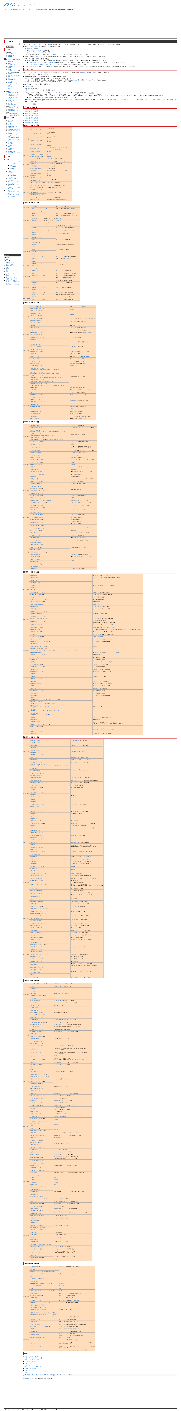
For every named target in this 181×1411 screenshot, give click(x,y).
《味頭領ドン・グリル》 (35, 549)
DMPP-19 (25, 517)
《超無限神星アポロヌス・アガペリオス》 (40, 1083)
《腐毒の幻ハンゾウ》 (35, 399)
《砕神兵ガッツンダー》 (35, 306)
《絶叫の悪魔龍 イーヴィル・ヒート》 (39, 969)
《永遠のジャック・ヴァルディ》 (39, 261)
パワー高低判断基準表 (13, 137)
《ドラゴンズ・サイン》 (35, 664)
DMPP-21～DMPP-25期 (31, 117)
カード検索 (12, 163)
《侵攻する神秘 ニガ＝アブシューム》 (39, 699)
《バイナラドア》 (34, 1019)
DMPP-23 (25, 650)
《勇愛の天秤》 (33, 842)
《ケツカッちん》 (10, 273)
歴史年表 (10, 82)
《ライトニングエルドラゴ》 (36, 1017)
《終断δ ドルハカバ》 (35, 956)
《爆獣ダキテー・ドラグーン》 (38, 275)
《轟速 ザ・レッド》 (34, 688)
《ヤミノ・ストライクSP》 (36, 430)
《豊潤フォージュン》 (35, 1319)
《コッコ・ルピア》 (34, 158)
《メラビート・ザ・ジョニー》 (37, 1088)
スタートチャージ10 (62, 170)
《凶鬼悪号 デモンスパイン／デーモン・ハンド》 (41, 1302)
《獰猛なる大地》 (34, 1208)
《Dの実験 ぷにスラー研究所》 (37, 901)
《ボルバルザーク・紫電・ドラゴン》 (39, 308)
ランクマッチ (11, 145)
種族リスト (10, 76)
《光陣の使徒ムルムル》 (37, 282)
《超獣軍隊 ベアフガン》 (36, 794)
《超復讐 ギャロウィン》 (36, 799)
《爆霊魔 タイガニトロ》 (36, 685)
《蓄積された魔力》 (34, 1154)
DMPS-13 (73, 866)
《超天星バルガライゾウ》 (36, 349)
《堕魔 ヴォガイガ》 (34, 1152)
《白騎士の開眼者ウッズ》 (36, 365)
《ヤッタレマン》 (34, 1026)
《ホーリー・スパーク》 (35, 129)
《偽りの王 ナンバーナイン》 (37, 532)
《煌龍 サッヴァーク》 (35, 1125)
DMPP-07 (25, 220)
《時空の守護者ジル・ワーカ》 (37, 166)
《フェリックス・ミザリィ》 (36, 1036)
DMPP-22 (25, 619)
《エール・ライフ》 (34, 1005)
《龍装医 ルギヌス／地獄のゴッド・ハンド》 (40, 1225)
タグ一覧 (10, 103)
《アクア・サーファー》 (35, 140)
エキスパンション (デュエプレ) (33, 1358)
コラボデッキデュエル (69, 1206)
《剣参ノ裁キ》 (33, 1234)
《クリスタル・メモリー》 (43, 81)
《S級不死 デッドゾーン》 (36, 835)
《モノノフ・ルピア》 (35, 322)
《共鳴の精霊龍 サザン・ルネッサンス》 (39, 609)
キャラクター (11, 88)
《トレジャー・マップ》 (35, 1300)
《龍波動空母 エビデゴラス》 (37, 707)
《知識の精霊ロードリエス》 (36, 627)
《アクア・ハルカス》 (35, 151)
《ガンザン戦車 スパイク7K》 (37, 1043)
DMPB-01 (58, 211)
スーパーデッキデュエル (70, 225)
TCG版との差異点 (12, 126)
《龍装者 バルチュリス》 (36, 1328)
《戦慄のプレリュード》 (35, 1113)
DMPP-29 (25, 918)
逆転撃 (7, 268)
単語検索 (38, 9)
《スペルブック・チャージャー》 (37, 634)
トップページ (11, 53)
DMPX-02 (25, 1035)
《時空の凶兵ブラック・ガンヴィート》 (39, 431)
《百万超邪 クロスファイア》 (37, 616)
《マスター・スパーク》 (35, 683)
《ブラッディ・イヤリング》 (36, 154)
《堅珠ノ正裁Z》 (34, 1321)
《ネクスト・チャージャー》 (36, 1056)
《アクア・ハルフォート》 (37, 268)
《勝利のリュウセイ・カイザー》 (49, 650)
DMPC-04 (56, 1182)
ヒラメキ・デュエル (84, 418)
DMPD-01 (49, 130)
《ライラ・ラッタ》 (34, 356)
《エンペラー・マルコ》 (35, 346)
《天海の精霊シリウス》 (37, 206)
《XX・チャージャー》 (35, 392)
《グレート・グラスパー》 (36, 1041)
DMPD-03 (49, 133)
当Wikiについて (11, 55)
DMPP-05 (25, 192)
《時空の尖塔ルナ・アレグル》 (37, 377)
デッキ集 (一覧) (11, 64)
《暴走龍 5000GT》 (34, 1241)
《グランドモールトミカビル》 (37, 1012)
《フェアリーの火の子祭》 (36, 594)
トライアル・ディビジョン (70, 258)
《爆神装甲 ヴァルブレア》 (36, 752)
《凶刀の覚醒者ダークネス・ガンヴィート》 (59, 431)
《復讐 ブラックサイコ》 (36, 828)
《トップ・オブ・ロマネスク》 (37, 967)
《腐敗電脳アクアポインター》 (37, 192)
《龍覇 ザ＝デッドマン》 (36, 697)
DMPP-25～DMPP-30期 (31, 119)
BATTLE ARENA (12, 151)
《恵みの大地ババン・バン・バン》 (38, 401)
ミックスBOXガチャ (61, 249)
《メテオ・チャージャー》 (36, 652)
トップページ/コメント (11, 277)
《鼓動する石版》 (35, 270)
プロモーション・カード (31, 1356)
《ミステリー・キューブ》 (36, 629)
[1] (78, 72)
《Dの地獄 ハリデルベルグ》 (36, 890)
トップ (7, 9)
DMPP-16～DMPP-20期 (31, 115)
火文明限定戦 (57, 187)
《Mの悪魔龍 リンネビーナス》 (37, 972)
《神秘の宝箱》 (33, 170)
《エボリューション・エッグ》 (37, 804)
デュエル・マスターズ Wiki (14, 1409)
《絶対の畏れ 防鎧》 (34, 1191)
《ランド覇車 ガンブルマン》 (37, 1071)
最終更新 (44, 9)
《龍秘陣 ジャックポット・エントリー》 (39, 641)
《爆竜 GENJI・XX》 (35, 404)
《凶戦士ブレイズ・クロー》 (36, 1210)
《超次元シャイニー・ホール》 (37, 368)
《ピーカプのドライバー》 (36, 168)
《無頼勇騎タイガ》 (34, 425)
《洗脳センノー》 (34, 1111)
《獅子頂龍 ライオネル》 (36, 585)
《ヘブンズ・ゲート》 (35, 447)
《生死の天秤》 (33, 856)
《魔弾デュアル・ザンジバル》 (38, 299)
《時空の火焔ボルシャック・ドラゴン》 (39, 385)
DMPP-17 (25, 464)
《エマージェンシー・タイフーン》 (39, 230)
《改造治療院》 (33, 1132)
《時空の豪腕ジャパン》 (35, 381)
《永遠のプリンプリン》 (35, 452)
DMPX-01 (25, 793)
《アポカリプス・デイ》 (35, 486)
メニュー (7, 49)
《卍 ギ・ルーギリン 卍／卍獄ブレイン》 (39, 1350)
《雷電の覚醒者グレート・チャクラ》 (50, 369)
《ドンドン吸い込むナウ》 (36, 1142)
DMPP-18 (25, 490)
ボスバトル (49, 166)
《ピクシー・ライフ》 (35, 535)
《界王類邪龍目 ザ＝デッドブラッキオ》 (39, 908)
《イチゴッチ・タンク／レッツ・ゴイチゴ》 (40, 1215)
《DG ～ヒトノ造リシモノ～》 (37, 1135)
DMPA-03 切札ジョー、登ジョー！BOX (63, 983)
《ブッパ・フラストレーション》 (37, 1014)
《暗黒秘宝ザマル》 (36, 249)
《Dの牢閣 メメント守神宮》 (36, 1249)
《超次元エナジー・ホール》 (36, 375)
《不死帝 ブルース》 (34, 587)
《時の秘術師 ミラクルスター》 (37, 991)
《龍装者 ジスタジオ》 (35, 1255)
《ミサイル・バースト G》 (36, 561)
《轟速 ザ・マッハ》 (34, 733)
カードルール (13, 175)
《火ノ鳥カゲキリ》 (34, 409)
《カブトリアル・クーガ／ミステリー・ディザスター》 (43, 1290)
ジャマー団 (49, 149)
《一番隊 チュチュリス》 (36, 1029)
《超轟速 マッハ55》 (35, 806)
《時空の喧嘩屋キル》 (35, 435)
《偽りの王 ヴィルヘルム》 (36, 512)
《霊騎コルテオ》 (114, 100)
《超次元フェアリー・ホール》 (37, 379)
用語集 (9, 67)
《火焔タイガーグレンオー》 (36, 332)
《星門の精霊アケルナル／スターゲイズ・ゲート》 (42, 1307)
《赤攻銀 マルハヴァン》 (36, 1165)
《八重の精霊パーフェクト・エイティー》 (40, 1034)
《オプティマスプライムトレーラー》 (39, 765)
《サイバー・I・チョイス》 (36, 808)
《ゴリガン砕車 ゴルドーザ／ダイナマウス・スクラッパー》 (44, 1312)
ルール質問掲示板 (12, 113)
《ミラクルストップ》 (35, 925)
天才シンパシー (10, 262)
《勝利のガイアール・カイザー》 (65, 650)
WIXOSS (50, 62)
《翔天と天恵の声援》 (35, 554)
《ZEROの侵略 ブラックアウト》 (38, 942)
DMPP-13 (25, 350)
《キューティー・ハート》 (36, 406)
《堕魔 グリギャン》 (34, 1137)
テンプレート (11, 98)
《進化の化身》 (34, 258)
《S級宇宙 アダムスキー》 (36, 918)
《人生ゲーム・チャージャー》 (37, 773)
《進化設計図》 (33, 353)
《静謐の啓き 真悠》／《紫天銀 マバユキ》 (40, 1305)
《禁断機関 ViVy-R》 (35, 1331)
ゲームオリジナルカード (14, 152)
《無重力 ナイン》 (34, 1049)
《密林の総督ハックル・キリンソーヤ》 (39, 782)
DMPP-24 (25, 677)
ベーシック (103, 44)
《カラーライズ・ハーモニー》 (37, 1246)
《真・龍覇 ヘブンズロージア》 (37, 709)
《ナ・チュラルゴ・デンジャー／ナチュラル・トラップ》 (43, 1314)
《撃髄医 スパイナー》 (35, 1237)
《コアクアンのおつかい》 (36, 483)
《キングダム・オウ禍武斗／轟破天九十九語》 (41, 1244)
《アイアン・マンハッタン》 (36, 1273)
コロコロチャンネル (13, 183)
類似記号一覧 (11, 100)
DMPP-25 (25, 711)
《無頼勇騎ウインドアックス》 (37, 194)
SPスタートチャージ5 (85, 325)
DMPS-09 (73, 464)
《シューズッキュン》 (35, 1324)
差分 (20, 9)
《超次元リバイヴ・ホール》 (36, 372)
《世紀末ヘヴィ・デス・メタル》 (37, 582)
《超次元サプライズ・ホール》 (37, 437)
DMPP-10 (25, 287)
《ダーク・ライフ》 (34, 199)
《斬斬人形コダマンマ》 (35, 780)
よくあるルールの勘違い (14, 75)
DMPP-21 (25, 589)
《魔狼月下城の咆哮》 (35, 721)
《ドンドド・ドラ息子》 (35, 1285)
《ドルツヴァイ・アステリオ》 (37, 1278)
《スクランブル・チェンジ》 (36, 958)
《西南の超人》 (34, 265)
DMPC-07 (61, 1283)
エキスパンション (12, 61)
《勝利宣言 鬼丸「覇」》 (36, 643)
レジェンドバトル (12, 148)
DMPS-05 (72, 314)
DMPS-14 (73, 869)
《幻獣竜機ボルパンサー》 (37, 234)
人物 (9, 89)
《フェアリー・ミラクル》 (37, 292)
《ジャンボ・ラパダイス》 (36, 1000)
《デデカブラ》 (33, 1184)
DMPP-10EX (26, 298)
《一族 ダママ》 (33, 888)
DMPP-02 (25, 155)
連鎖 (7, 270)
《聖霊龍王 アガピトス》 (36, 673)
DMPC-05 (56, 1184)
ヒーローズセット (40, 50)
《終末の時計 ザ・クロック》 (37, 568)
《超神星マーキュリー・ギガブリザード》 (40, 913)
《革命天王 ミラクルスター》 (37, 750)
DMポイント (82, 56)
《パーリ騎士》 (33, 1172)
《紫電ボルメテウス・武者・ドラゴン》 (39, 911)
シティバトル (58, 149)
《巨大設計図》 (33, 1260)
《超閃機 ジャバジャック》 (36, 580)
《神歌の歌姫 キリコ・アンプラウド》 (39, 998)
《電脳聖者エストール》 (35, 178)
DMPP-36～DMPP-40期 (31, 122)
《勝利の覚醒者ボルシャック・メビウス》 (59, 385)
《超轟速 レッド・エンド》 (36, 844)
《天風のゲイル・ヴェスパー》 (37, 1170)
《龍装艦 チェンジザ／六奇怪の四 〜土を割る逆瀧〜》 (42, 1271)
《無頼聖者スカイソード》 (36, 189)
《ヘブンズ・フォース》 (35, 915)
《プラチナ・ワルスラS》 (36, 1031)
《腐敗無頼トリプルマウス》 (38, 289)
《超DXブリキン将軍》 (35, 939)
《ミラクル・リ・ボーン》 (36, 471)
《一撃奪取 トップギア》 (36, 742)
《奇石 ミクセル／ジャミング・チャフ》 (39, 1281)
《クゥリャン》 (34, 280)
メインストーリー (12, 142)
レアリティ (63, 44)
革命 (7, 271)
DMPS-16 (56, 1124)
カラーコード (11, 101)
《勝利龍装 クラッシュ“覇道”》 (37, 1163)
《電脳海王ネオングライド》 (38, 239)
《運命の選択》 (33, 681)
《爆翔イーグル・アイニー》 (36, 394)
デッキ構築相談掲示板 (13, 115)
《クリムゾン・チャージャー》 (37, 187)
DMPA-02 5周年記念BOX (76, 873)
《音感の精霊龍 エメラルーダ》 (37, 671)
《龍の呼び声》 (34, 242)
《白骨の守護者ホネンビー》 (36, 517)
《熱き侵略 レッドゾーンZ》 (36, 792)
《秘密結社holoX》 (34, 717)
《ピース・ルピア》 (34, 358)
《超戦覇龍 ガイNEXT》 (49, 703)
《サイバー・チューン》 (35, 906)
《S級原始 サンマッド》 (35, 839)
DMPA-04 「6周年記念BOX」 (60, 1116)
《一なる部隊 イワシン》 (36, 1182)
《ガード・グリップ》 (35, 1339)
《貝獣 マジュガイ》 (34, 1201)
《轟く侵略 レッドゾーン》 (36, 801)
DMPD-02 (49, 145)
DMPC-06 (61, 1281)
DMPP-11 (25, 316)
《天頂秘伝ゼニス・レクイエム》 (37, 498)
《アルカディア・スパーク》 (36, 823)
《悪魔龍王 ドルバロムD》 (36, 678)
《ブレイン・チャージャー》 (36, 182)
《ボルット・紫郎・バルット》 (37, 337)
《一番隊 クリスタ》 (34, 1179)
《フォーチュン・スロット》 (36, 330)
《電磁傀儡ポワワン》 (36, 244)
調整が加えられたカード (14, 129)
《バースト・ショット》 (35, 133)
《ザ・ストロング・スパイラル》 (37, 413)
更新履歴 (10, 56)
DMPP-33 (25, 1126)
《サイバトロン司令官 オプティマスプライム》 (59, 765)
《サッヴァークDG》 (35, 1123)
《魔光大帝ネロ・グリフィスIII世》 (38, 995)
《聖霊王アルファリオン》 (36, 613)
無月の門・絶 (9, 264)
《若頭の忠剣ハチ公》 (142, 100)
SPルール (10, 146)
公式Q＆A (12, 72)
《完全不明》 (33, 789)
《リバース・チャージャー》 (38, 294)
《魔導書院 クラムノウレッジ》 (37, 1194)
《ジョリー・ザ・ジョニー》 (36, 1081)
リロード (30, 9)
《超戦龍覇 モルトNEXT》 (36, 701)
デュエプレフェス (30, 81)
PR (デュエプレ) (48, 1375)
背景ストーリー (12, 79)
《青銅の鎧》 (33, 175)
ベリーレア (58, 92)
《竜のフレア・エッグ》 (35, 639)
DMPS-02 (58, 220)
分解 (43, 59)
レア (37, 92)
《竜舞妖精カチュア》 (35, 1067)
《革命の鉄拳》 (33, 693)
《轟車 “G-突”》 (33, 1297)
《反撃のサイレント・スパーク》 (37, 522)
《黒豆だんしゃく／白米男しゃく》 (38, 1229)
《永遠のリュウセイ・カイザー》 (37, 552)
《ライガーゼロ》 (34, 1007)
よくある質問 (13, 166)
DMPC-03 (56, 1179)
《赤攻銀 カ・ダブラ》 (35, 1079)
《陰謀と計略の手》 (34, 478)
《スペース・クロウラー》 (36, 334)
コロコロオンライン (13, 181)
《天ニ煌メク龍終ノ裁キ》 (36, 1203)
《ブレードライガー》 (35, 770)
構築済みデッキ (12, 63)
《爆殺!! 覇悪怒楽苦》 (35, 1220)
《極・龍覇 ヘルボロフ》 (36, 713)
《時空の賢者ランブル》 (35, 373)
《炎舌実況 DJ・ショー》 (36, 361)
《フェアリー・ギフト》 (37, 225)
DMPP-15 (25, 405)
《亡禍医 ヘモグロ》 (34, 986)
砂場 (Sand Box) (12, 104)
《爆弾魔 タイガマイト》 (36, 662)
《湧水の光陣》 (33, 467)
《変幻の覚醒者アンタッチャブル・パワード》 (56, 439)
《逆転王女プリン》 (34, 537)
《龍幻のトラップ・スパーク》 (37, 1147)
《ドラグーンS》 (34, 768)
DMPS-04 (72, 309)
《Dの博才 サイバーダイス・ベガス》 (39, 1337)
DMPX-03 (25, 1339)
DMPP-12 (25, 334)
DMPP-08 (25, 238)
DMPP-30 (25, 954)
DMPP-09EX (26, 276)
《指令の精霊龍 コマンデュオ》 (37, 745)
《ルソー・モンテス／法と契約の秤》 (39, 1227)
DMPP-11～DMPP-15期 (31, 113)
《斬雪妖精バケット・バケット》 (37, 351)
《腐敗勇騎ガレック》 (35, 180)
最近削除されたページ (13, 110)
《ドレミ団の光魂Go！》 (36, 977)
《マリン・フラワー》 (35, 785)
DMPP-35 (25, 1235)
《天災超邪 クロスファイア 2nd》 (38, 654)
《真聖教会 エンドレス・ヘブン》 (38, 710)
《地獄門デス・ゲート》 (35, 631)
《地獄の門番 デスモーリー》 (37, 161)
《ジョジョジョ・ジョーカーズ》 (37, 1022)
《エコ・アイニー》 (34, 327)
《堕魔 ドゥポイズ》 (34, 1232)
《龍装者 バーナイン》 (35, 1062)
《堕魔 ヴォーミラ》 (34, 1288)
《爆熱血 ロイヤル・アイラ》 (37, 669)
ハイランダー (70, 230)
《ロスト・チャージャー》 (37, 273)
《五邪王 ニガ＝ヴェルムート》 (55, 699)
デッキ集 (10, 124)
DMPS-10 (73, 560)
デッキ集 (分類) (11, 66)
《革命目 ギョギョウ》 (35, 813)
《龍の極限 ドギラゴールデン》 (37, 988)
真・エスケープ (10, 265)
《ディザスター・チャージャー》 (37, 923)
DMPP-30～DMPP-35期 (31, 120)
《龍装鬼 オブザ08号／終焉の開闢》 (38, 1309)
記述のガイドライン (13, 94)
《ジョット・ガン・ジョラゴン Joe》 (38, 1121)
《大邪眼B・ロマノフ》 (35, 344)
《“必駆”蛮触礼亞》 (34, 1189)
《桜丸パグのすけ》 (34, 418)
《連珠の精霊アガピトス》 (36, 62)
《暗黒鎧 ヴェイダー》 (35, 818)
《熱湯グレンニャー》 (35, 457)
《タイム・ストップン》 (35, 1052)
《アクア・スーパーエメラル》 (37, 474)
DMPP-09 (25, 265)
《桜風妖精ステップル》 (35, 1213)
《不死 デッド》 (33, 825)
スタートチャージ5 (108, 683)
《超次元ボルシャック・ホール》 (37, 383)
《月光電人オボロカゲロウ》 (36, 1105)
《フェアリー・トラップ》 (36, 927)
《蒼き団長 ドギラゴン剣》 (36, 866)
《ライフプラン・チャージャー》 (37, 502)
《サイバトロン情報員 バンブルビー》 (39, 764)
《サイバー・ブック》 (35, 740)
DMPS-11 (73, 565)
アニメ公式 (10, 180)
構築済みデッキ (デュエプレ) (33, 1359)
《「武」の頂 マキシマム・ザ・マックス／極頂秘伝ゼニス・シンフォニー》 (13, 282)
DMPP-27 (25, 842)
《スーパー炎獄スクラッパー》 (37, 528)
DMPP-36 (25, 1296)
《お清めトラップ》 (34, 389)
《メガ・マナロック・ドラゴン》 (37, 993)
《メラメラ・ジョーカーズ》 (36, 1098)
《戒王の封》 (33, 1100)
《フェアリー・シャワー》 (36, 731)
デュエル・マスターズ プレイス (40, 44)
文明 (9, 78)
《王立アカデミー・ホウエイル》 (37, 1064)
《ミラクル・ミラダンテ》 (36, 951)
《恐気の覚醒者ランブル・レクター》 (50, 373)
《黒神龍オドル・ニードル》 (36, 505)
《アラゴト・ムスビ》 (35, 455)
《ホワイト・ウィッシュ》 (36, 775)
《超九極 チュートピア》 (36, 796)
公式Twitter (12, 177)
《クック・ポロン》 (34, 148)
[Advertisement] (90, 24)
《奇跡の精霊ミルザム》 (35, 542)
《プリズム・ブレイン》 (37, 246)
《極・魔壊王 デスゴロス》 (51, 714)
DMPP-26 (25, 751)
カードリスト (13, 174)
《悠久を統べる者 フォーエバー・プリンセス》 (41, 500)
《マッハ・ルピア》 (34, 342)
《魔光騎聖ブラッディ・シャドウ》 (38, 325)
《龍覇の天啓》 (33, 719)
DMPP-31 (25, 994)
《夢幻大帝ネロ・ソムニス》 (36, 754)
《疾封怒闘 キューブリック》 (37, 597)
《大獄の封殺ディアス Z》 (36, 1086)
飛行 (7, 274)
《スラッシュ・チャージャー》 (37, 1095)
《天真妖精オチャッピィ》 (127, 100)
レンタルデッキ (12, 123)
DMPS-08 (73, 462)
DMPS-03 (58, 223)
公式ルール (10, 69)
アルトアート (57, 54)
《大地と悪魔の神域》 (35, 854)
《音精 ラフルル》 (34, 974)
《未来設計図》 (33, 387)
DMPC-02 (56, 1177)
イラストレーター (12, 81)
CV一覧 (10, 154)
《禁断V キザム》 (34, 930)
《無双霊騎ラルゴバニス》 (37, 237)
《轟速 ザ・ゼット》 (34, 859)
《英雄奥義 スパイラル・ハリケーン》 (39, 729)
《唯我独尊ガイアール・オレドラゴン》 (82, 650)
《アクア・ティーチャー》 (36, 624)
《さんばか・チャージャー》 (36, 444)
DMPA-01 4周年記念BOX (99, 636)
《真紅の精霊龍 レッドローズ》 (37, 690)
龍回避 (7, 276)
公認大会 (43, 52)
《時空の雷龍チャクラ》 (35, 369)
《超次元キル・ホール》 (35, 433)
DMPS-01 (58, 218)
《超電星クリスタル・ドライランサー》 (39, 1038)
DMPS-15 (56, 1119)
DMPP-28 (25, 882)
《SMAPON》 (33, 1093)
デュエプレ (9, 117)
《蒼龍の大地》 (33, 863)
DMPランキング (12, 178)
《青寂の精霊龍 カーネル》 (36, 903)
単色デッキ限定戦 (71, 208)
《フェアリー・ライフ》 (35, 156)
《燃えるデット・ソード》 (36, 1186)
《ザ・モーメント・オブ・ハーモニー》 (39, 954)
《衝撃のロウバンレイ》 (37, 254)
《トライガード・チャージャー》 (37, 1116)
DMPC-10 (61, 1290)
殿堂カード (10, 73)
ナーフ (54, 60)
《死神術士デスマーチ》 (35, 411)
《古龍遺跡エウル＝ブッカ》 (36, 847)
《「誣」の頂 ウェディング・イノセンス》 (40, 1076)
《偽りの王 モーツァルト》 (36, 589)
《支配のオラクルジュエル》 (36, 604)
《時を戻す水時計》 (34, 1334)
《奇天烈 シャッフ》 (34, 899)
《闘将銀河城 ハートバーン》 (37, 703)
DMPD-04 (49, 141)
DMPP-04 (25, 176)
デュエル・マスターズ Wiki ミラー (26, 5)
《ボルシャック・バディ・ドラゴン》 (40, 208)
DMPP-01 (25, 139)
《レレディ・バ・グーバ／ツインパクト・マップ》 (42, 1317)
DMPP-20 (36, 100)
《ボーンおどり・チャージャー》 (37, 185)
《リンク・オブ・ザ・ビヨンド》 (37, 514)
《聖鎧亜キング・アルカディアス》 (38, 313)
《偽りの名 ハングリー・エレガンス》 (39, 509)
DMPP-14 (25, 375)
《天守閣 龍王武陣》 (34, 606)
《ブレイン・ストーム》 (35, 495)
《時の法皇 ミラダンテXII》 (36, 1269)
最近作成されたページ (13, 109)
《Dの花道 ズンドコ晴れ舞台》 (37, 937)
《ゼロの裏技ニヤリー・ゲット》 (37, 873)
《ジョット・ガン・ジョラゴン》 (37, 1160)
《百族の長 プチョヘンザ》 (36, 868)
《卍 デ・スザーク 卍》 (35, 1276)
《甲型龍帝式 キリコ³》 (35, 676)
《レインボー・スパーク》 (36, 961)
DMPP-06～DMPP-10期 (31, 112)
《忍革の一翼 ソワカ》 (11, 279)
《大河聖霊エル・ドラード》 (36, 397)
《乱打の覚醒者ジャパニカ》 (48, 381)
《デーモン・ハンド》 (35, 144)
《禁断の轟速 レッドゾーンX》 (37, 837)
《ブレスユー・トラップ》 (12, 284)
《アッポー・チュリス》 (35, 1024)
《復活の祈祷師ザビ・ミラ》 (36, 544)
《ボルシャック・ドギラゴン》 (37, 944)
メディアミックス (12, 86)
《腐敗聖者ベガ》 (35, 285)
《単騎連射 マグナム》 (35, 762)
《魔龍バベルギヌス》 (35, 559)
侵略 (7, 259)
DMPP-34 (25, 1181)
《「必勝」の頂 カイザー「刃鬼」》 (38, 666)
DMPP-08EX (26, 251)
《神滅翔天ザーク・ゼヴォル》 (38, 213)
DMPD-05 (49, 137)
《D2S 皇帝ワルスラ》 (35, 896)
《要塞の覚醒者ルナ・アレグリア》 (53, 377)
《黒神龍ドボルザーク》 (35, 320)
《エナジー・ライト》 (35, 197)
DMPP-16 (25, 436)
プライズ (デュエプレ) (60, 1375)
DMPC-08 (61, 1285)
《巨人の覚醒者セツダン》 (47, 435)
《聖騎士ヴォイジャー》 (51, 64)
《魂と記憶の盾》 (34, 566)
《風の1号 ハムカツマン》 (36, 932)
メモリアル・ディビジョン (73, 277)
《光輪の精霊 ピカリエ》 (36, 163)
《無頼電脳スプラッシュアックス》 (39, 287)
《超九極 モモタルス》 (35, 816)
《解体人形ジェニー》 (36, 215)
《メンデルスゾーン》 (35, 540)
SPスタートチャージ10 (72, 215)
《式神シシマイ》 (34, 469)
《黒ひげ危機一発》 (34, 1010)
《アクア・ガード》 (34, 657)
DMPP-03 (25, 164)
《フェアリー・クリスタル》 (36, 481)
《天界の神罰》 (33, 575)
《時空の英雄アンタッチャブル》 (37, 439)
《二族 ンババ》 (33, 861)
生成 (36, 56)
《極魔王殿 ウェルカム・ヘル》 (37, 714)
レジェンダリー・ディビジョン (88, 318)
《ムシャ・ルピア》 (36, 277)
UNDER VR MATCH (84, 356)
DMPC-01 (56, 1175)
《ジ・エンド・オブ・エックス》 (37, 880)
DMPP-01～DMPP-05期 (31, 110)
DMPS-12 (95, 646)
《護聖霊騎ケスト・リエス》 (38, 227)
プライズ (9, 4)
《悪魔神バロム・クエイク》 (36, 832)
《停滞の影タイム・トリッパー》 (37, 592)
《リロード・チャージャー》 (36, 935)
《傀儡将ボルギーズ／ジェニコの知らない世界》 (41, 1218)
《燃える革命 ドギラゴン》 (36, 747)
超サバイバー (9, 267)
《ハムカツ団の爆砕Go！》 (36, 1003)
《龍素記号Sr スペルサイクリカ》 (38, 611)
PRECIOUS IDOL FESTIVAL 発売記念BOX (69, 1328)
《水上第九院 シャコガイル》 (37, 1167)
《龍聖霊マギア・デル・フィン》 (37, 830)
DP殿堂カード (11, 127)
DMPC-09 (61, 1288)
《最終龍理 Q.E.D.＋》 (49, 707)
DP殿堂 (59, 60)
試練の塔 (10, 149)
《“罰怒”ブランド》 (34, 1090)
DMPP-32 (25, 1081)
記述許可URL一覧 (12, 97)
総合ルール (12, 70)
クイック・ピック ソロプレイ (79, 306)
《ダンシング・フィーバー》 (36, 530)
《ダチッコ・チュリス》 (35, 1346)
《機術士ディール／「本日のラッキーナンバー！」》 (42, 1283)
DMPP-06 (25, 207)
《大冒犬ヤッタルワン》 (37, 251)
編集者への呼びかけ (13, 92)
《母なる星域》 (33, 695)
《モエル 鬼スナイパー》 (36, 659)
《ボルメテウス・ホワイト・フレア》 (39, 490)
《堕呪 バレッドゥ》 (34, 1343)
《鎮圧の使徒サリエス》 (35, 173)
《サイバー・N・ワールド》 (36, 547)
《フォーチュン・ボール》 (37, 256)
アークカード (27, 1378)
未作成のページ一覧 (13, 107)
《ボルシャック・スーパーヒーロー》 (39, 493)
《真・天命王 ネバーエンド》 (53, 710)
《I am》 (32, 1069)
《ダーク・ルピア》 (34, 363)
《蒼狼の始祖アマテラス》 (36, 310)
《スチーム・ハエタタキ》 (36, 1102)
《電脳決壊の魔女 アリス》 (36, 577)
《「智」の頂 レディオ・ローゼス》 (38, 507)
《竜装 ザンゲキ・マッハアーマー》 (39, 297)
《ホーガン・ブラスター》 (156, 100)
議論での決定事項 (12, 95)
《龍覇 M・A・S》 (34, 705)
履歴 (24, 9)
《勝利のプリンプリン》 (35, 650)
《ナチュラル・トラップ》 (36, 137)
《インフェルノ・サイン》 (36, 64)
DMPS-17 (56, 1129)
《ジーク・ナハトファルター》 (37, 1196)
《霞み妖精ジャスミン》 (35, 777)
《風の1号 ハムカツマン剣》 (36, 878)
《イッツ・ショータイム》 (36, 875)
